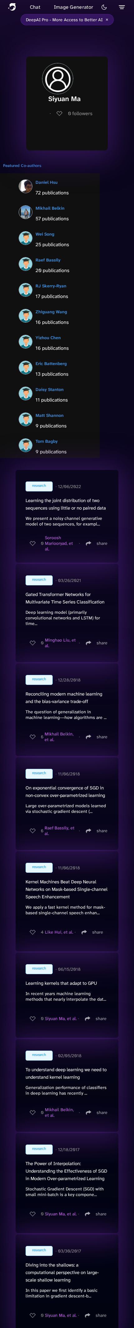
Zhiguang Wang (51, 312)
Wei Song (45, 234)
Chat (35, 7)
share (102, 543)
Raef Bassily (48, 260)
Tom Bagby (47, 441)
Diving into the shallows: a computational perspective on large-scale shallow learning (62, 1272)
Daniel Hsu (47, 182)
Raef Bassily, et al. (59, 830)
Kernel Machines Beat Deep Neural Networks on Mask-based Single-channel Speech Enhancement (67, 889)
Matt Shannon (50, 415)
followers (80, 113)
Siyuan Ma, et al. (61, 1018)
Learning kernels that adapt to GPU (61, 983)
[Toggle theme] (104, 7)
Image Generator (73, 7)
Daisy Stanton (50, 389)
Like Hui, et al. (59, 932)
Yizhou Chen (48, 337)
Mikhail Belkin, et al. (59, 736)
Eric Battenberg (51, 363)
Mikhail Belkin (50, 208)
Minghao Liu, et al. (60, 642)
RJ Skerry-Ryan (51, 286)
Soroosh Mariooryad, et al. (59, 543)
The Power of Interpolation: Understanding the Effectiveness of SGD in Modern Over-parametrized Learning (66, 1171)
